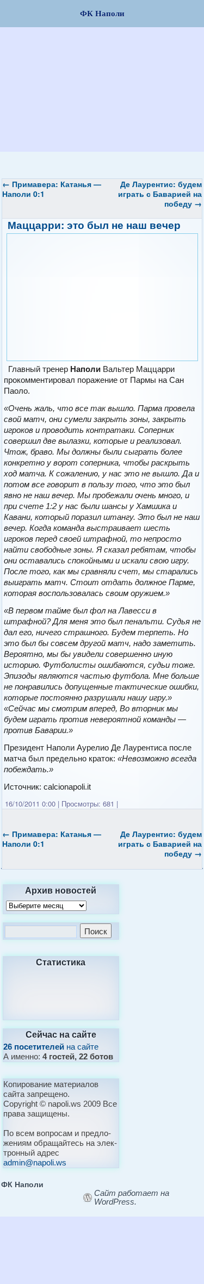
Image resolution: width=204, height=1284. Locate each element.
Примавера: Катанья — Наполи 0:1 (51, 188)
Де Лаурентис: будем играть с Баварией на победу (160, 193)
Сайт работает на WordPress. (131, 1197)
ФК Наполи (22, 1183)
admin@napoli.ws (34, 1162)
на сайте (50, 1046)
